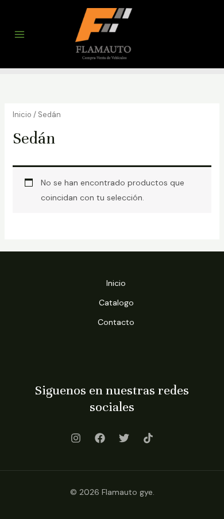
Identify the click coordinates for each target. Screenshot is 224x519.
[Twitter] (124, 438)
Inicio (22, 114)
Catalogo (116, 302)
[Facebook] (100, 438)
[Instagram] (76, 438)
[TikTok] (148, 438)
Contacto (116, 322)
